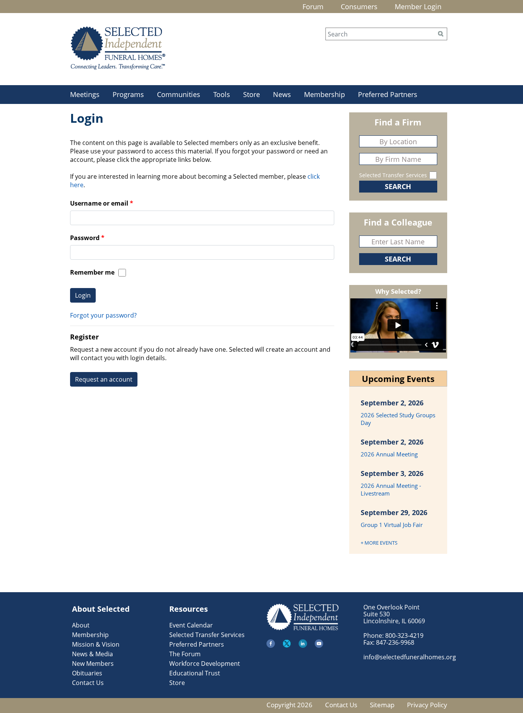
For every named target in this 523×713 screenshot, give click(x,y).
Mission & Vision (95, 644)
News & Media (92, 654)
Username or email (99, 203)
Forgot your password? (103, 315)
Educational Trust (194, 673)
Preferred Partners (387, 94)
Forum (313, 6)
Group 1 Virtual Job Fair (392, 525)
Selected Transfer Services (393, 175)
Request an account (103, 379)
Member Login (418, 6)
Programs (128, 94)
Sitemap (382, 704)
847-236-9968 (395, 642)
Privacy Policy (427, 704)
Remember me (92, 272)
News (282, 94)
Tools (221, 94)
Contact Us (88, 682)
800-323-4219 (404, 635)
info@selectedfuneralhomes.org (409, 657)
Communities (178, 94)
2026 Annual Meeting (389, 454)
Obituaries (87, 673)
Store (251, 94)
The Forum (185, 654)
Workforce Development (204, 663)
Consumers (359, 6)
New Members (93, 663)
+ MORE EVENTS (379, 542)
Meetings (85, 94)
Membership (324, 94)
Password (85, 238)
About (81, 625)
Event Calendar (191, 625)
